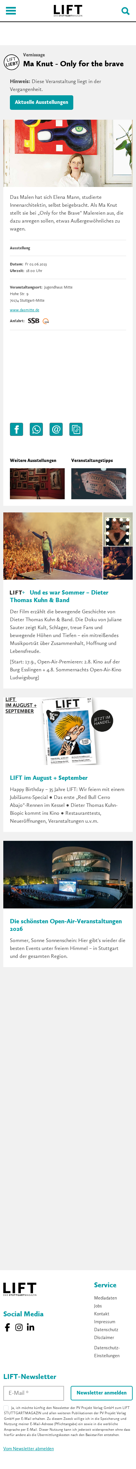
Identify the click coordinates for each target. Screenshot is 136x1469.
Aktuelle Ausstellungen (41, 102)
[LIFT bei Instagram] (19, 1327)
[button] (16, 429)
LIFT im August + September (48, 778)
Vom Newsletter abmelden (28, 1449)
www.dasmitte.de (24, 310)
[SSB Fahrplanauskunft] (33, 321)
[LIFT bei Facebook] (7, 1327)
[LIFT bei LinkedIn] (30, 1327)
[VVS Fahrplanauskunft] (46, 321)
